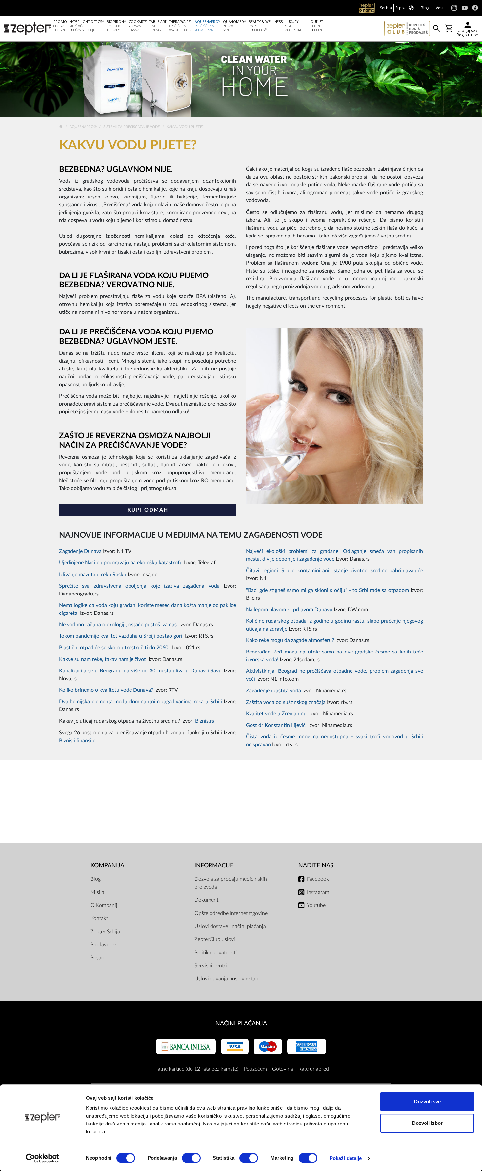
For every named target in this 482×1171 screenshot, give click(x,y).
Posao (97, 957)
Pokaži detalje (346, 1158)
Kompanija (107, 865)
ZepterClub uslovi (214, 939)
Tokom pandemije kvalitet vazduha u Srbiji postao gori (120, 636)
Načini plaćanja (241, 1023)
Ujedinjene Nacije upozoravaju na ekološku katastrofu (121, 562)
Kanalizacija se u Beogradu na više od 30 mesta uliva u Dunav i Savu (140, 670)
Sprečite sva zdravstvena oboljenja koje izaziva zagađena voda (139, 586)
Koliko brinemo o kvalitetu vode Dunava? (106, 690)
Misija (97, 892)
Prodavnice (103, 944)
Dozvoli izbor (427, 1123)
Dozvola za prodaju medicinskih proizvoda (230, 883)
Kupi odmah (147, 510)
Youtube (316, 905)
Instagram (318, 892)
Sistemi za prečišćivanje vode (132, 127)
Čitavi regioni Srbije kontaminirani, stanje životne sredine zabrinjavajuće (334, 570)
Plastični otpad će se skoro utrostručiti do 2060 (114, 647)
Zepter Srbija (105, 931)
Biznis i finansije (77, 740)
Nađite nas (315, 865)
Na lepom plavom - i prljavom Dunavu (289, 609)
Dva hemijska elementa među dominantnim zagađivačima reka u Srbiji (140, 701)
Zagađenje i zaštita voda (273, 690)
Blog (95, 879)
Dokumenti (207, 900)
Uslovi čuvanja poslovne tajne (228, 978)
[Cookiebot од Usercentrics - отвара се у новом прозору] (42, 1158)
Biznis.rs (204, 721)
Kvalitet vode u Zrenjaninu (276, 713)
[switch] (191, 1158)
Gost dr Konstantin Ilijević (276, 725)
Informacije (213, 865)
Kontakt (99, 918)
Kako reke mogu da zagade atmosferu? (290, 640)
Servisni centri (210, 965)
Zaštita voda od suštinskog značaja (286, 702)
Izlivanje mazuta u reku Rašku (93, 574)
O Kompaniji (104, 905)
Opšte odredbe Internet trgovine (231, 913)
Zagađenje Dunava (80, 551)
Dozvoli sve (427, 1101)
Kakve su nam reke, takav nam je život (102, 659)
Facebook (318, 879)
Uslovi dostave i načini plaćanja (230, 926)
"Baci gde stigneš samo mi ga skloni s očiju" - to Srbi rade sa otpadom (327, 590)
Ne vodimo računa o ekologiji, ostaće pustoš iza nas (118, 624)
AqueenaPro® (84, 127)
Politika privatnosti (215, 952)
